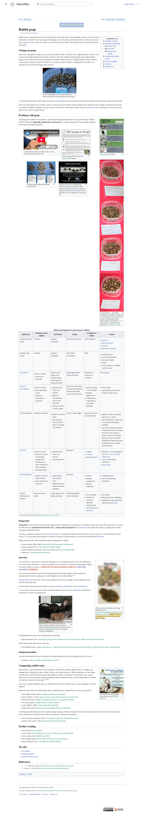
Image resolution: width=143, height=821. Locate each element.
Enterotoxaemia (25, 474)
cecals (89, 656)
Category (22, 774)
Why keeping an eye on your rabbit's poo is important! (51, 733)
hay (35, 60)
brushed (74, 191)
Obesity (105, 340)
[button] (138, 4)
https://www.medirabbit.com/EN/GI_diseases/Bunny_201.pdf (109, 613)
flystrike (100, 537)
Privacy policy (23, 794)
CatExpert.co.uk (113, 325)
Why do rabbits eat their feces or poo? (43, 660)
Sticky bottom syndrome (39, 552)
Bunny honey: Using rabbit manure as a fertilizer (58, 697)
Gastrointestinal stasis (30, 757)
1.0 (25, 765)
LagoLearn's (104, 154)
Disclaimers (45, 794)
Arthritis (105, 346)
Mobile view (53, 794)
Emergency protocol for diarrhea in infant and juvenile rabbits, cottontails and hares (70, 639)
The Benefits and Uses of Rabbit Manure (61, 718)
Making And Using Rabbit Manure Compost (52, 708)
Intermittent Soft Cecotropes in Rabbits (57, 544)
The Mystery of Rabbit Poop (49, 547)
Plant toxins (106, 465)
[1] (24, 536)
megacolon (77, 590)
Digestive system (28, 754)
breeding (104, 712)
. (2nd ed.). (45, 515)
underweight (59, 101)
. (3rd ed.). (51, 768)
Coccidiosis (24, 373)
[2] (45, 680)
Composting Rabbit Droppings (53, 694)
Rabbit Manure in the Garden (47, 702)
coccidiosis (58, 586)
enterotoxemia (81, 586)
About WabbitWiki (34, 794)
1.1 (27, 765)
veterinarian (91, 107)
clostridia (116, 454)
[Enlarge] (75, 94)
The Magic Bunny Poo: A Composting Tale (56, 700)
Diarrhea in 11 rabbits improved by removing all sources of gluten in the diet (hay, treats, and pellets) (81, 647)
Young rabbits (24, 580)
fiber (96, 457)
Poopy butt (34, 33)
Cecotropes (83, 527)
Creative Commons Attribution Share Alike (49, 791)
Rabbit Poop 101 (42, 736)
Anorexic (89, 454)
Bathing (50, 534)
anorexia (89, 510)
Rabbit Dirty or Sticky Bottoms (62, 550)
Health (29, 774)
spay (115, 503)
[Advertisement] (58, 11)
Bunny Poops (36, 730)
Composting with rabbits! (47, 705)
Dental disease (107, 343)
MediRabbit (51, 629)
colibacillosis (67, 586)
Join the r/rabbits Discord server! (71, 25)
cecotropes (31, 42)
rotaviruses (106, 457)
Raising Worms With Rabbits (53, 721)
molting (66, 189)
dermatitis (112, 348)
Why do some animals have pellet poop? (51, 739)
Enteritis (23, 450)
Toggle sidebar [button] (6, 5)
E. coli (110, 454)
